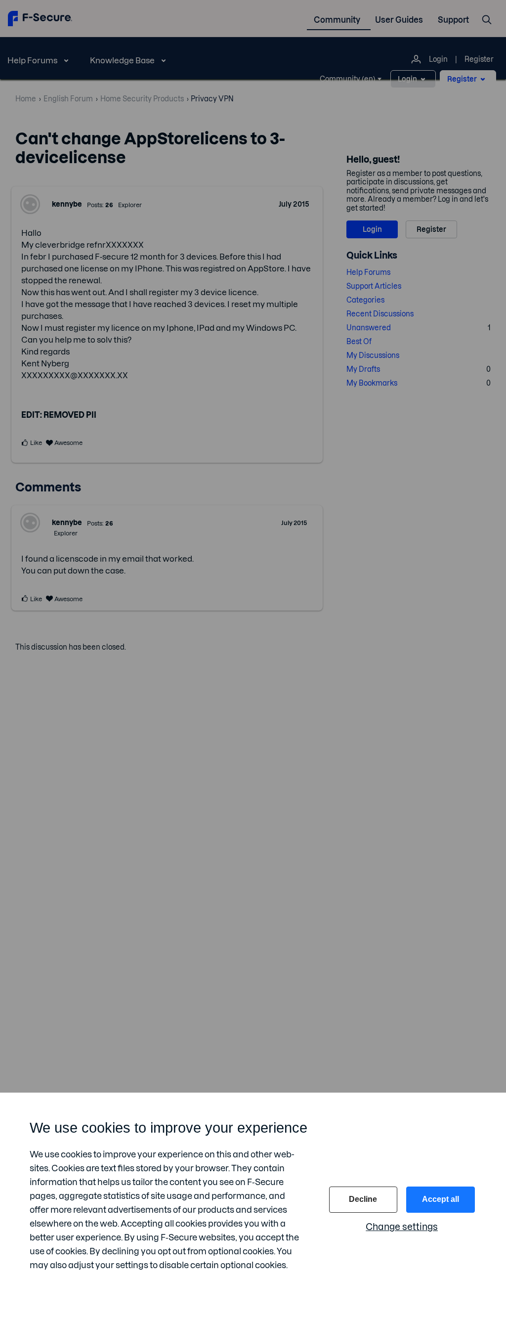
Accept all (440, 1199)
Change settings (402, 1227)
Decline (363, 1199)
